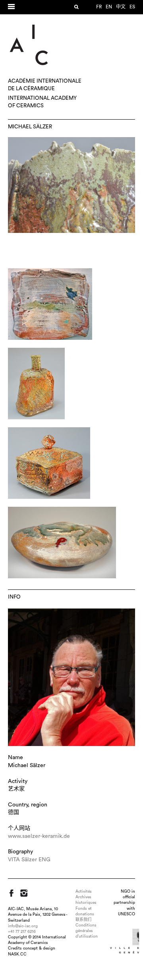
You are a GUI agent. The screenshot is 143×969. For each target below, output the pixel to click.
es (132, 6)
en (109, 6)
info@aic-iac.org (23, 926)
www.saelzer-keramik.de (39, 836)
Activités (83, 891)
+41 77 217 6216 (22, 932)
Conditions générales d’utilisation (86, 930)
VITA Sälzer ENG (29, 859)
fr (99, 6)
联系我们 (83, 920)
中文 (121, 6)
